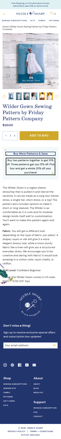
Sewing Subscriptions (15, 384)
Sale (5, 405)
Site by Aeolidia (30, 435)
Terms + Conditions (41, 431)
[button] (5, 96)
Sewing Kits (9, 388)
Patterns (8, 397)
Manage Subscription (45, 408)
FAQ (35, 412)
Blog (36, 388)
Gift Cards (9, 401)
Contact (38, 416)
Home (6, 26)
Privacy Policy (16, 431)
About (37, 384)
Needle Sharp (35, 428)
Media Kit (38, 392)
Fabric (6, 392)
